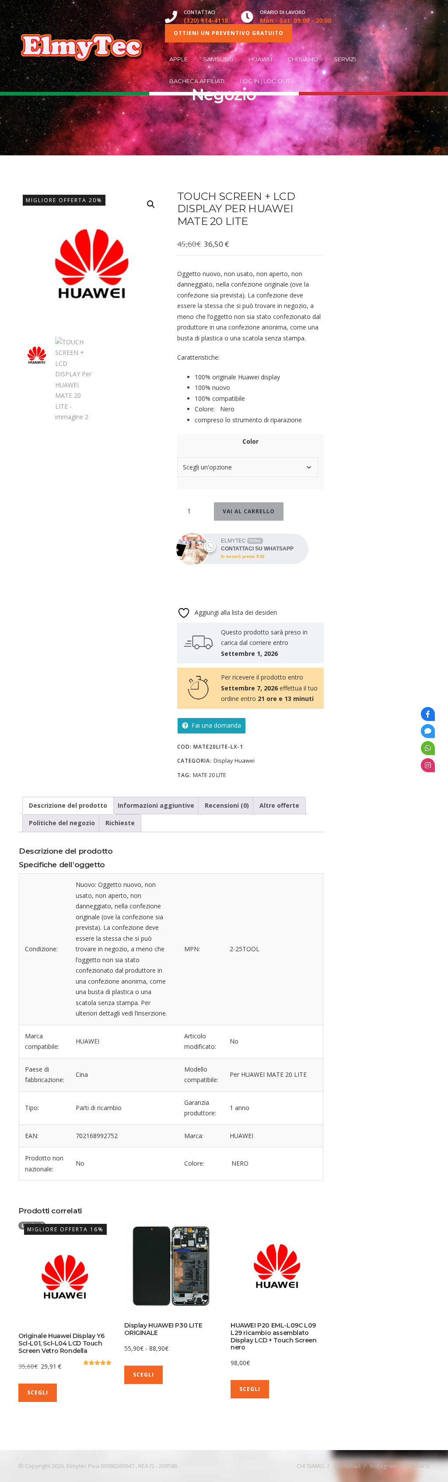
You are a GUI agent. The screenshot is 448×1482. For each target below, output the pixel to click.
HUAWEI (260, 59)
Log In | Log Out (265, 80)
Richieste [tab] (120, 823)
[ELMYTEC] (82, 46)
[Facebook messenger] (428, 731)
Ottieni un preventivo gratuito (229, 33)
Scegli (37, 1392)
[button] (151, 204)
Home (89, 116)
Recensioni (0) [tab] (227, 805)
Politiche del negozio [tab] (62, 823)
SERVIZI (345, 59)
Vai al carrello (249, 511)
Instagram (383, 1466)
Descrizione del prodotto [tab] (68, 805)
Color (250, 441)
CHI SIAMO (302, 59)
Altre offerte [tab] (279, 805)
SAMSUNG (218, 59)
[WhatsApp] (428, 748)
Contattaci (347, 1466)
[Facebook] (428, 714)
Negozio (118, 116)
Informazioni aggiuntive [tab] (156, 805)
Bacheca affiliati (196, 80)
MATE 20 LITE (209, 775)
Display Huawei (190, 116)
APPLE (178, 59)
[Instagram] (428, 765)
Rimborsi (418, 1466)
